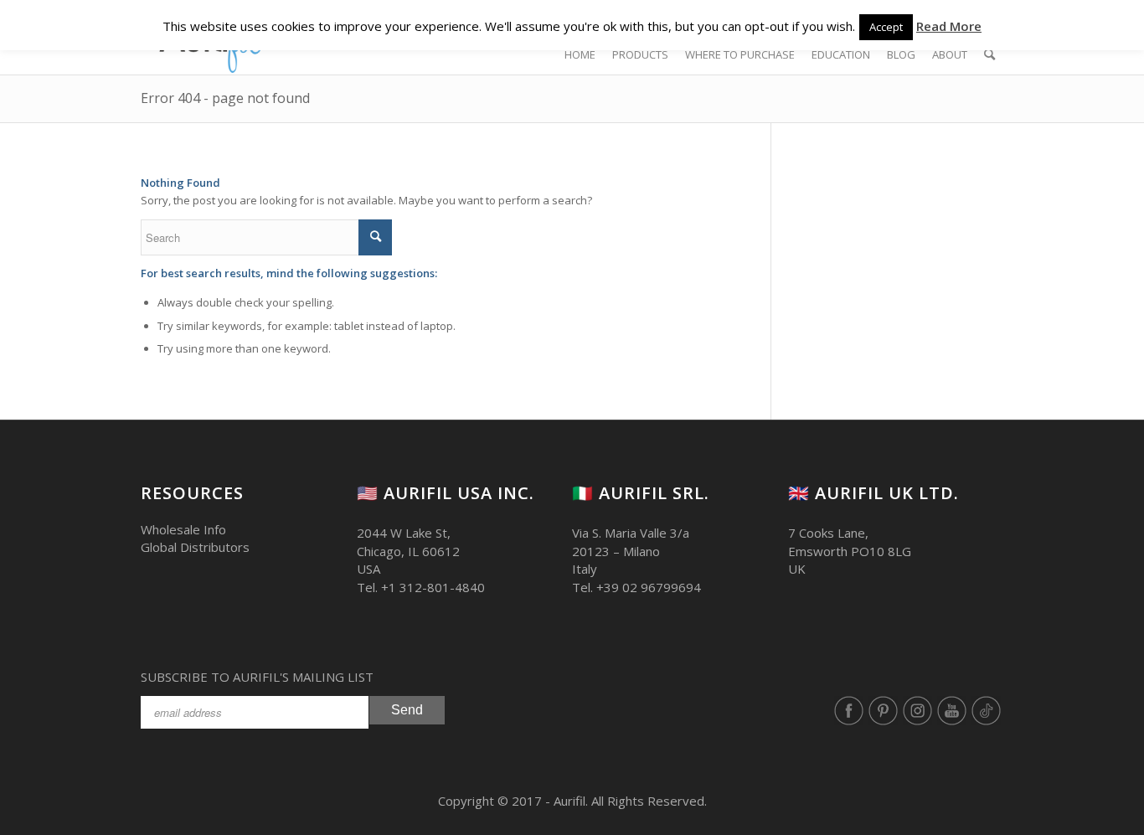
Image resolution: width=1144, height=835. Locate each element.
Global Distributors (195, 547)
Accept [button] (886, 26)
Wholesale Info (183, 529)
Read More (949, 26)
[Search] (989, 54)
